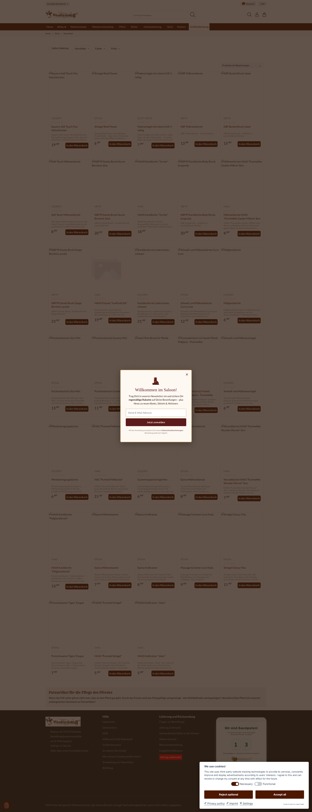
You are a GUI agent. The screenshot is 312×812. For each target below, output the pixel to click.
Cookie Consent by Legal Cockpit (293, 804)
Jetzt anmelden (156, 422)
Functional (269, 783)
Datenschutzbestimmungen (172, 430)
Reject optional (228, 794)
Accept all (279, 794)
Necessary (246, 783)
